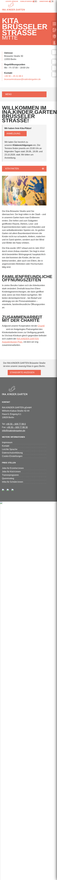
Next (44, 191)
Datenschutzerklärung (12, 453)
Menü (8, 94)
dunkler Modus (26, 1)
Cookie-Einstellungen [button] (12, 456)
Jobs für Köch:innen (11, 471)
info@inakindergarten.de (13, 430)
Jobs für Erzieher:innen (13, 468)
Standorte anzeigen (22, 372)
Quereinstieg (8, 478)
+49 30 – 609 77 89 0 (16, 424)
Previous (4, 191)
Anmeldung (13, 133)
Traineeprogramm (10, 475)
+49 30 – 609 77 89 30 (17, 427)
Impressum (7, 442)
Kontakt (5, 446)
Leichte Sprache (12, 1)
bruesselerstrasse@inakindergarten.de (22, 79)
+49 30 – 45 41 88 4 (13, 76)
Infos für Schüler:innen (12, 482)
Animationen (44, 1)
